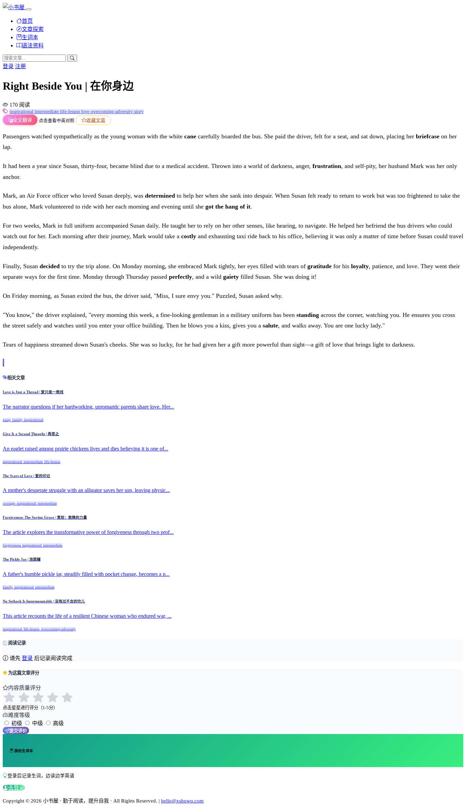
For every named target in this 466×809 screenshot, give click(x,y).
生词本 (30, 37)
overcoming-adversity (112, 111)
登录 (8, 66)
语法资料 (33, 45)
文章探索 (33, 29)
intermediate (47, 111)
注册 (20, 66)
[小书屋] (14, 7)
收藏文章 (95, 120)
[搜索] (72, 58)
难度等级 (19, 715)
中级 (37, 723)
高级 (58, 723)
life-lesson (70, 111)
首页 (27, 21)
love (86, 111)
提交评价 (18, 730)
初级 (16, 723)
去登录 (16, 788)
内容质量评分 (24, 688)
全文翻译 (22, 120)
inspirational (22, 111)
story (139, 111)
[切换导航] (28, 9)
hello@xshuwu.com (182, 801)
